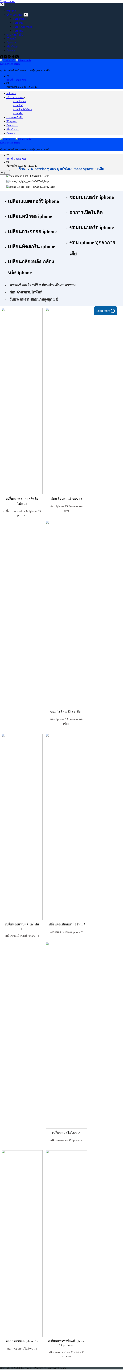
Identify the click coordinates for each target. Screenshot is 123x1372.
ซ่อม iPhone (19, 101)
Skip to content (7, 1)
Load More (103, 310)
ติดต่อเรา (11, 133)
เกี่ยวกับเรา (12, 129)
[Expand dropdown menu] (26, 98)
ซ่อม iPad (18, 105)
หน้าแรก (11, 93)
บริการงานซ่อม (15, 97)
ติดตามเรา (12, 125)
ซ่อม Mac (18, 113)
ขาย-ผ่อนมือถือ (14, 117)
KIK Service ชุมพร (10, 63)
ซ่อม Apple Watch (22, 109)
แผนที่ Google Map (16, 80)
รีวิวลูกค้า (11, 121)
